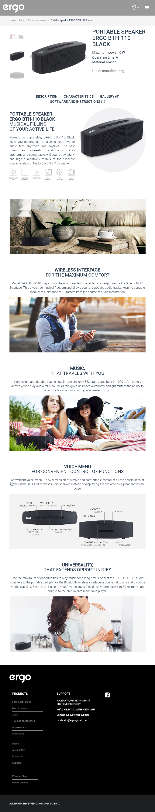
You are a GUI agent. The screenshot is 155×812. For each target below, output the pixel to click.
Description (46, 96)
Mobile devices (20, 708)
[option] (16, 57)
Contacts (17, 756)
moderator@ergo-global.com (72, 720)
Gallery (109, 96)
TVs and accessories (23, 720)
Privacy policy (19, 776)
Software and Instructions (77, 102)
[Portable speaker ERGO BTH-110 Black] (17, 37)
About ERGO (18, 750)
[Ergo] (39, 8)
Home (15, 743)
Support (16, 762)
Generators (18, 733)
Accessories (19, 727)
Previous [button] (31, 57)
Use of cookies (20, 782)
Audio (15, 714)
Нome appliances (21, 701)
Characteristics (79, 96)
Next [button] (86, 57)
